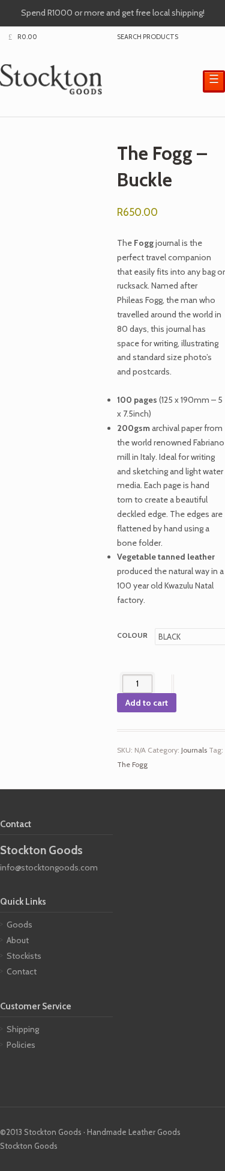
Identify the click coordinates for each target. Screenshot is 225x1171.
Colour (132, 635)
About (18, 940)
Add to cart (146, 702)
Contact (22, 971)
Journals (194, 749)
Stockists (24, 955)
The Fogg (132, 764)
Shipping (23, 1029)
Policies (21, 1044)
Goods (19, 924)
